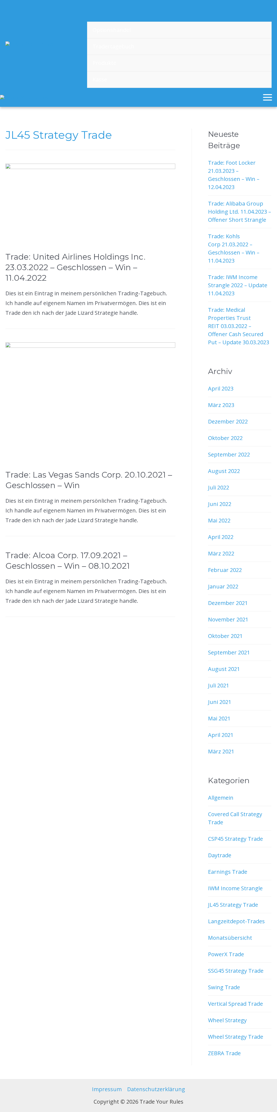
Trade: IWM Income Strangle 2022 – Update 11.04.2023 (237, 285)
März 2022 (221, 553)
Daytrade (219, 855)
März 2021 (221, 751)
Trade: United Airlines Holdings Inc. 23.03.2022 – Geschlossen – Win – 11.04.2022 (75, 267)
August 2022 (224, 471)
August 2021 (224, 669)
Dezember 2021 (228, 603)
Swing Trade (224, 987)
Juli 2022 (218, 487)
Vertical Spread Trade (235, 1003)
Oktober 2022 (225, 438)
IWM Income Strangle (235, 888)
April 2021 (220, 735)
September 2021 (229, 652)
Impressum (107, 1089)
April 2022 (220, 537)
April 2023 (220, 388)
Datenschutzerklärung (156, 1089)
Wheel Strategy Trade (235, 1036)
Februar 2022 (225, 570)
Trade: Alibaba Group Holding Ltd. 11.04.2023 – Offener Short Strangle (239, 211)
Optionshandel (112, 30)
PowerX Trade (226, 954)
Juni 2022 (219, 504)
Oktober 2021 (225, 636)
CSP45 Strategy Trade (235, 838)
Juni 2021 (219, 702)
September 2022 (229, 454)
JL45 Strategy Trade (233, 904)
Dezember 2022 (228, 421)
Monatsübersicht (230, 937)
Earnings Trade (227, 871)
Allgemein (220, 797)
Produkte (104, 63)
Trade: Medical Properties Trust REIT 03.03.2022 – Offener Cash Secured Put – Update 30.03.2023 (238, 326)
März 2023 (221, 405)
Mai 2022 (219, 520)
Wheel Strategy (227, 1020)
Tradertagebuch (113, 46)
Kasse (100, 79)
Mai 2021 (219, 718)
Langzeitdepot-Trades (236, 921)
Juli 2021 (218, 685)
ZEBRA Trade (224, 1053)
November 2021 (228, 619)
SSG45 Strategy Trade (235, 970)
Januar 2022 (223, 586)
